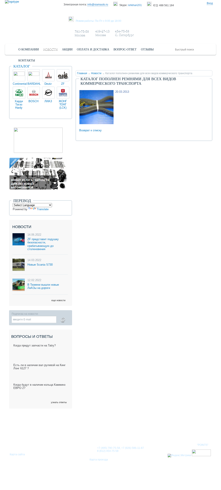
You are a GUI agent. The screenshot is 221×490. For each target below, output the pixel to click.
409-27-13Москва (102, 32)
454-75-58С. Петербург (124, 32)
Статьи (133, 431)
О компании (89, 431)
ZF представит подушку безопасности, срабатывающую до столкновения (43, 244)
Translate (43, 209)
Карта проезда (99, 459)
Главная (82, 73)
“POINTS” (202, 444)
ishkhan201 (135, 5)
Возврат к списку (90, 130)
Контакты (170, 431)
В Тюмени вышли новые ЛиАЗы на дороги (43, 286)
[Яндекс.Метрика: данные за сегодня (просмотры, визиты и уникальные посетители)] (179, 455)
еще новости (58, 300)
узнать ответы (59, 402)
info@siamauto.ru (97, 4)
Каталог (21, 66)
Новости (96, 73)
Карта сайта (17, 454)
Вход (210, 3)
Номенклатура (197, 431)
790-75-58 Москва (82, 33)
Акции (150, 431)
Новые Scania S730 (40, 264)
